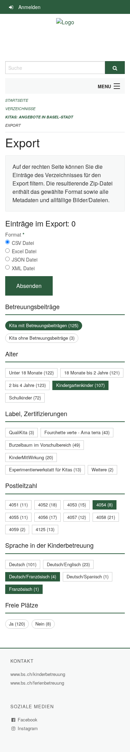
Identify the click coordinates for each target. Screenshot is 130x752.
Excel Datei (24, 251)
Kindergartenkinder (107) (80, 385)
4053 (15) (76, 504)
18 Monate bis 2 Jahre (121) (92, 372)
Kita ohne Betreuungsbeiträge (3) (42, 337)
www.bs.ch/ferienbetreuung (38, 682)
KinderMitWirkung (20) (31, 457)
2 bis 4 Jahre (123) (27, 385)
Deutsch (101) (22, 564)
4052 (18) (47, 504)
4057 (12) (76, 517)
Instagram (28, 728)
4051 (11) (18, 504)
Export (13, 125)
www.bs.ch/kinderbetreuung (38, 674)
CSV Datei (23, 242)
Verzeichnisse (20, 108)
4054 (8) (104, 504)
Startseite (16, 100)
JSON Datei (24, 259)
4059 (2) (17, 529)
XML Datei (23, 268)
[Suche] (115, 67)
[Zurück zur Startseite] (65, 37)
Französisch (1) (24, 589)
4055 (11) (18, 517)
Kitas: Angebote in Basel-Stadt (39, 116)
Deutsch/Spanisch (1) (88, 576)
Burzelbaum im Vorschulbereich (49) (44, 444)
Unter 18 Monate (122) (31, 372)
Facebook (27, 719)
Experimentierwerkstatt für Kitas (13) (45, 469)
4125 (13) (45, 529)
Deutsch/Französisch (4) (32, 576)
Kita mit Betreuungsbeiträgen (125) (43, 325)
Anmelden (29, 6)
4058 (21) (105, 517)
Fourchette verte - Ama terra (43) (77, 432)
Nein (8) (43, 623)
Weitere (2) (102, 469)
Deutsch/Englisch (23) (68, 564)
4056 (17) (47, 517)
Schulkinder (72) (25, 397)
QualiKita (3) (21, 432)
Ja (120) (17, 623)
